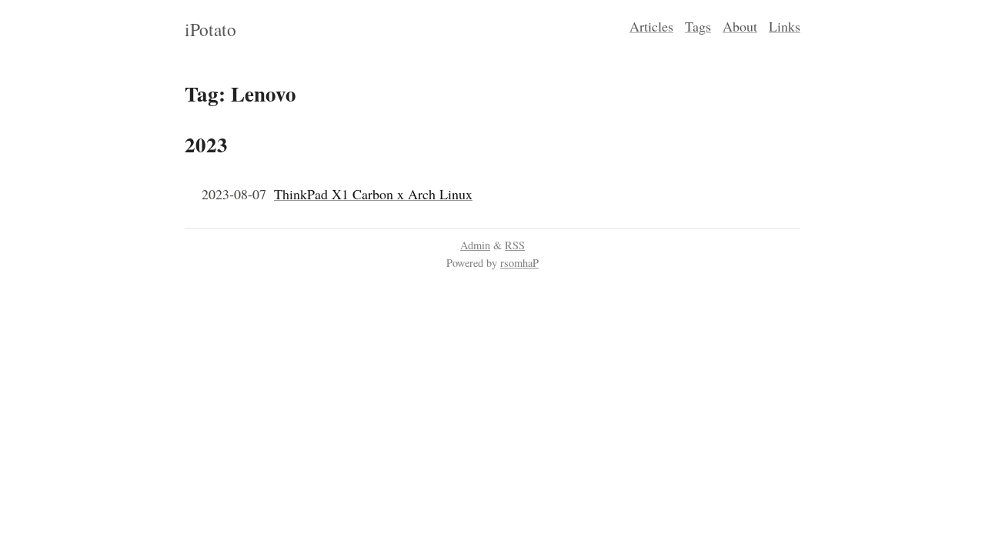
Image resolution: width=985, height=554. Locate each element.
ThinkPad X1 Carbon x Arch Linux (373, 194)
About (740, 26)
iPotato (210, 29)
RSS (515, 245)
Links (784, 26)
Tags (698, 26)
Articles (651, 26)
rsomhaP (519, 262)
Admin (475, 245)
